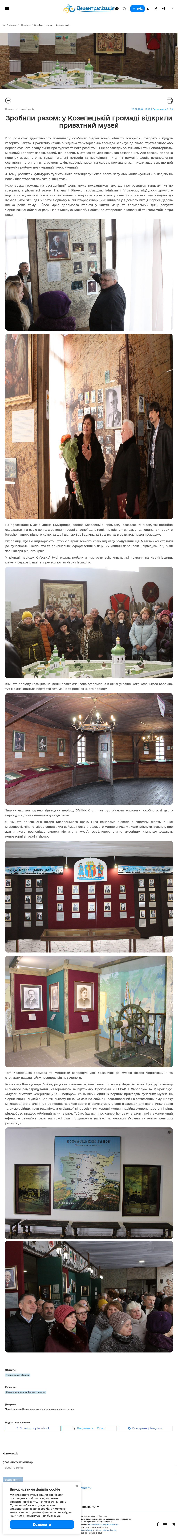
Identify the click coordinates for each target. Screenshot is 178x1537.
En (148, 8)
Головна (11, 25)
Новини (25, 25)
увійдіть (85, 1487)
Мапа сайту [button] (87, 1506)
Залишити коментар (18, 1462)
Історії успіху (28, 109)
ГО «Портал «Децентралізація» (103, 1524)
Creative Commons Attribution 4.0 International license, (91, 1530)
